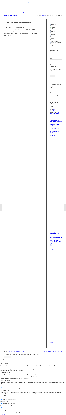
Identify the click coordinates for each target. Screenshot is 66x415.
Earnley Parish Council (11, 351)
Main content (2, 18)
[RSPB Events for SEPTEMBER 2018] (1, 207)
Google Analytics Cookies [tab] (5, 380)
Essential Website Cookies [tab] (5, 372)
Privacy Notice (3, 414)
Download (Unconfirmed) (57, 110)
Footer (1, 349)
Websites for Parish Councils (20, 351)
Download (55, 109)
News (45, 15)
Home (43, 15)
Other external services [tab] (4, 390)
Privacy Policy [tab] (3, 410)
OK (4, 357)
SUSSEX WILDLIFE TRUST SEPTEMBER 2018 (18, 23)
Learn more (9, 357)
